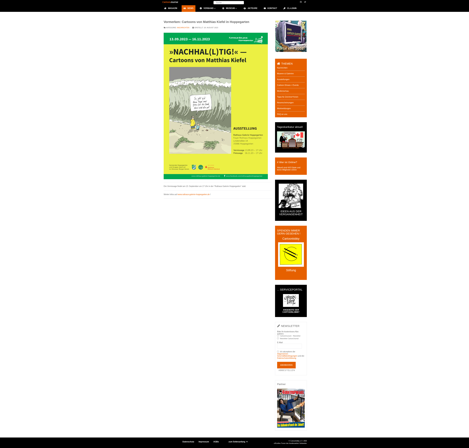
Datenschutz (188, 442)
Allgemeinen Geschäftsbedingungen (287, 355)
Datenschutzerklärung (286, 358)
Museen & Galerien (285, 74)
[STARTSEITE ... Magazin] (291, 36)
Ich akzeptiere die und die (290, 355)
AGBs (216, 442)
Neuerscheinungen (285, 103)
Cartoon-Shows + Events (288, 85)
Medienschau (283, 91)
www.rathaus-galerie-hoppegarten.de (194, 194)
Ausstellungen (283, 79)
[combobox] (228, 2)
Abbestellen (287, 370)
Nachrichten (183, 28)
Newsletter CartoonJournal (289, 338)
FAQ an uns (282, 114)
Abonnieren (286, 365)
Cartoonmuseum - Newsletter (290, 336)
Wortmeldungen (284, 108)
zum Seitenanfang (237, 442)
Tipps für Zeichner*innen (287, 97)
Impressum (204, 442)
